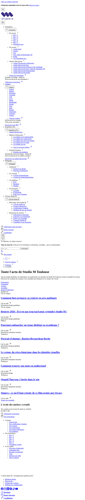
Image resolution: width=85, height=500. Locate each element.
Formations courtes (15, 444)
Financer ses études (19, 169)
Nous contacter (14, 457)
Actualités (4, 288)
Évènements (17, 192)
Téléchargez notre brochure (13, 227)
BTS (14, 182)
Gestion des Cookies (11, 483)
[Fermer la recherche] (3, 238)
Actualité (16, 190)
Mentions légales (10, 479)
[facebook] (2, 489)
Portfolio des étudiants (20, 152)
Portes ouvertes (9, 230)
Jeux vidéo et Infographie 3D (22, 55)
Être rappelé (8, 254)
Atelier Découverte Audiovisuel (23, 63)
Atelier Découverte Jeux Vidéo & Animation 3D (29, 69)
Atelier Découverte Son (21, 65)
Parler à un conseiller (20, 218)
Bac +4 (15, 41)
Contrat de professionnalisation (23, 177)
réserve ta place (34, 5)
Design (15, 51)
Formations (4, 284)
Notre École (13, 422)
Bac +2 (15, 37)
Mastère (15, 186)
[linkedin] (8, 489)
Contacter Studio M (19, 220)
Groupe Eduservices (20, 206)
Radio (15, 56)
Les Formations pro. (19, 58)
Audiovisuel (17, 49)
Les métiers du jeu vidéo (21, 142)
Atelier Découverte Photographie (24, 71)
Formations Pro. (14, 450)
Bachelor (16, 184)
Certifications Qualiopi (20, 208)
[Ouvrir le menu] (3, 22)
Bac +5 (15, 42)
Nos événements (9, 417)
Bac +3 (15, 39)
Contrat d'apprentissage (21, 175)
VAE (10, 454)
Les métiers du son (19, 144)
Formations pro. (18, 44)
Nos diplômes (13, 431)
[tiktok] (13, 489)
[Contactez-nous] (2, 251)
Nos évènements (14, 428)
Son (14, 53)
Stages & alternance (7, 290)
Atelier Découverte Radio (21, 72)
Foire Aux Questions (20, 194)
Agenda (3, 286)
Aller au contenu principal (9, 2)
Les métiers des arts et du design (23, 141)
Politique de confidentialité (13, 485)
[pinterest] (11, 489)
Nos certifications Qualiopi (18, 424)
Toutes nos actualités (7, 400)
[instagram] (5, 489)
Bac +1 (15, 35)
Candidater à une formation (22, 222)
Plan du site (9, 481)
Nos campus (13, 426)
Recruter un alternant (16, 452)
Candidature (8, 232)
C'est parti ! (24, 248)
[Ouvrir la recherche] (3, 235)
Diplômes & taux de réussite (22, 210)
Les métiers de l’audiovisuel (22, 139)
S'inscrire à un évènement (21, 217)
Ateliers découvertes (15, 132)
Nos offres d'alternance (16, 429)
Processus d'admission (20, 171)
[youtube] (16, 489)
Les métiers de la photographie (23, 137)
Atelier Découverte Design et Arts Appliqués (27, 67)
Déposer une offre (15, 456)
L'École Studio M (19, 204)
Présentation (5, 282)
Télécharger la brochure (21, 215)
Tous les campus (10, 262)
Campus (7, 84)
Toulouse (8, 265)
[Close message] (3, 9)
